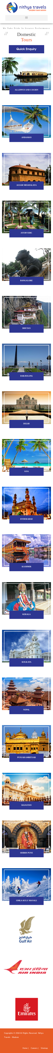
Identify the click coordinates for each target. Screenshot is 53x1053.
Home (25, 1048)
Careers (34, 1048)
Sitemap (44, 1048)
